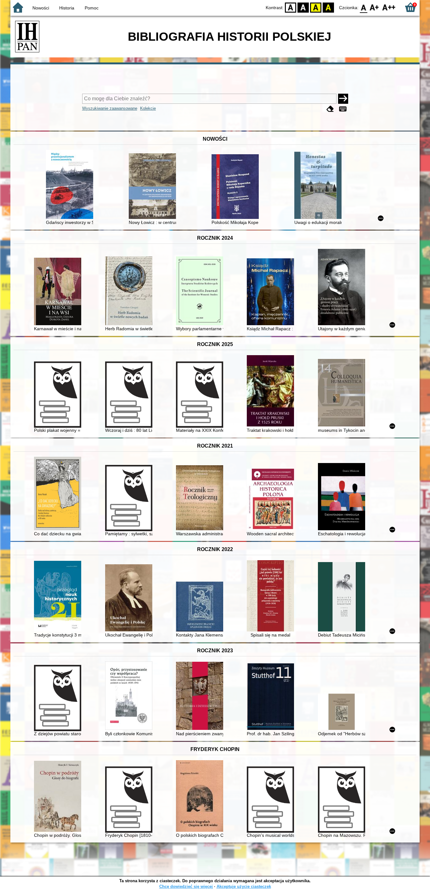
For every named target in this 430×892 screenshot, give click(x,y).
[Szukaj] (343, 99)
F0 (364, 7)
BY (328, 7)
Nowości (40, 7)
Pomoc (92, 7)
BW (303, 7)
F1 (374, 7)
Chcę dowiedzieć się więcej (186, 886)
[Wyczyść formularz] (330, 109)
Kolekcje (148, 108)
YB (315, 7)
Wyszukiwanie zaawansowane (109, 108)
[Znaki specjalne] (343, 109)
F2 (389, 7)
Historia (66, 7)
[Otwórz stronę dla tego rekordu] (71, 185)
